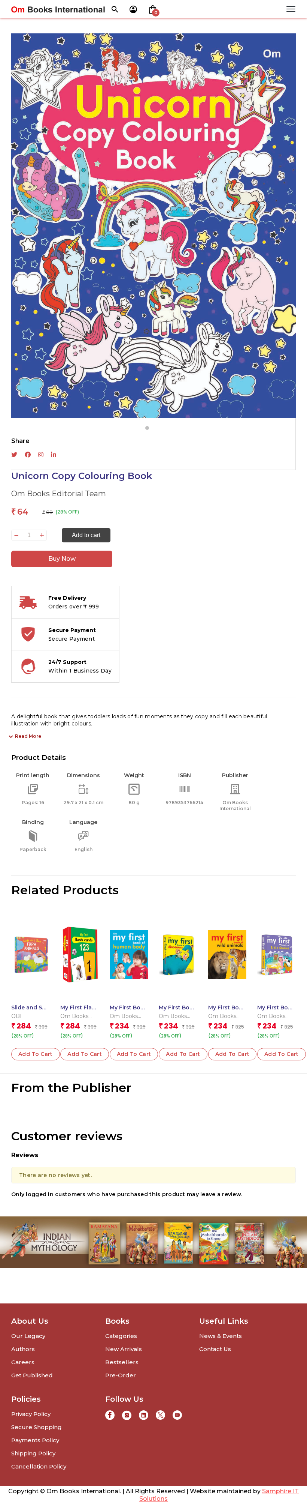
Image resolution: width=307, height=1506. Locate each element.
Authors (23, 1349)
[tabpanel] (153, 225)
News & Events (220, 1335)
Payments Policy (35, 1440)
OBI (16, 1016)
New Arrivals (123, 1349)
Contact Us (215, 1349)
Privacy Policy (31, 1413)
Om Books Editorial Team (58, 493)
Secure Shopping (36, 1427)
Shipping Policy (33, 1453)
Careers (22, 1362)
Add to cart (86, 535)
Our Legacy (28, 1335)
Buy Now (62, 558)
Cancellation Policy (38, 1466)
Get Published (32, 1375)
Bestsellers (122, 1362)
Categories (121, 1335)
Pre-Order (120, 1375)
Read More (28, 736)
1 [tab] (147, 428)
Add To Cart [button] (35, 1054)
